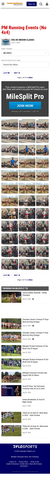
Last (5, 73)
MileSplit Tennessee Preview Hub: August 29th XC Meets (34, 374)
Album (30, 78)
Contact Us (12, 462)
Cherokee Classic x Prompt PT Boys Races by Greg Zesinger (35, 320)
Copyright (23, 451)
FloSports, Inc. (31, 451)
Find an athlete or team (10, 60)
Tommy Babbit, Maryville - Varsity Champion (34, 294)
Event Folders (6, 49)
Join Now (25, 105)
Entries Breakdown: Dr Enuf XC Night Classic (33, 400)
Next (16, 73)
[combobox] (25, 65)
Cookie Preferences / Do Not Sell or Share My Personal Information (24, 465)
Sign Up (31, 4)
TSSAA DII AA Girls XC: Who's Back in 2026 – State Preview (34, 414)
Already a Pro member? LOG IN (25, 111)
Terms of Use (35, 462)
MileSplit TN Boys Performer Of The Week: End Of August (35, 360)
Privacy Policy (23, 462)
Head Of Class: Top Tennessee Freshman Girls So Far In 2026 (33, 387)
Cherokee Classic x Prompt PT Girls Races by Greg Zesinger (35, 334)
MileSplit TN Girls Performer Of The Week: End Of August (35, 347)
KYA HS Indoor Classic (22, 39)
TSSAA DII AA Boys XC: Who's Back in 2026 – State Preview (35, 427)
